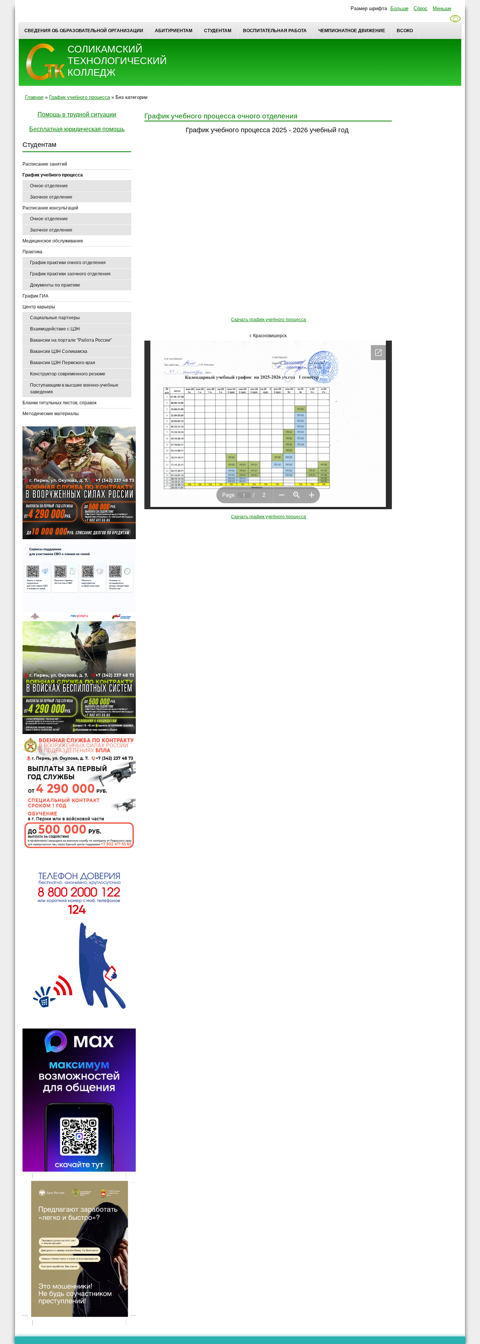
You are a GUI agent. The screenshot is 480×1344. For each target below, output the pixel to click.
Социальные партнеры (55, 317)
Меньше (442, 8)
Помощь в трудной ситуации (77, 114)
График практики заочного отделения (70, 274)
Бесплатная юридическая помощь (76, 129)
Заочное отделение (51, 197)
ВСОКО (405, 30)
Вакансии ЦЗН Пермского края (62, 362)
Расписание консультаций (50, 208)
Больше (399, 8)
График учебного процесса (79, 97)
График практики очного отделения (68, 262)
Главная (34, 97)
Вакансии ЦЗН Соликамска (58, 351)
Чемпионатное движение (351, 30)
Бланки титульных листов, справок (59, 402)
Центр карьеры (38, 306)
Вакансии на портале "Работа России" (71, 340)
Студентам (217, 30)
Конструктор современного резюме (67, 374)
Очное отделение (49, 185)
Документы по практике (55, 285)
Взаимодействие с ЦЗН (55, 329)
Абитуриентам (173, 30)
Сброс (421, 8)
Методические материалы (50, 413)
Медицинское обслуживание (52, 241)
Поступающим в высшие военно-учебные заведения (74, 389)
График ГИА (35, 296)
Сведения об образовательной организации (83, 30)
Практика (32, 251)
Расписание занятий (44, 164)
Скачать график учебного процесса (268, 319)
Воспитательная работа (275, 30)
